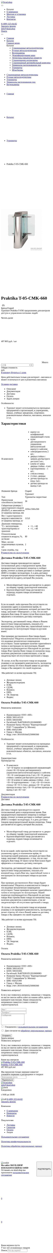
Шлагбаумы (17, 70)
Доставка (11, 17)
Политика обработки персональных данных (21, 1146)
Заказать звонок (8, 26)
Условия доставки (9, 384)
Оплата (10, 1130)
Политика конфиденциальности (16, 1141)
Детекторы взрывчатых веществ (27, 58)
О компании (12, 12)
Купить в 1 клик (18, 372)
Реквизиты (12, 1113)
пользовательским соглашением (33, 1027)
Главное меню (13, 43)
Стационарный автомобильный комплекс (31, 63)
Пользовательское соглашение (15, 1137)
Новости (11, 1116)
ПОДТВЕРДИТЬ (44, 1169)
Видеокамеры (18, 53)
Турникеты (17, 67)
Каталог (10, 40)
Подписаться (7, 1080)
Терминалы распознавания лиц (26, 65)
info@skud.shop (8, 29)
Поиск (4, 31)
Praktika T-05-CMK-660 (11, 1064)
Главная (10, 38)
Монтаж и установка (16, 14)
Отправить (6, 1036)
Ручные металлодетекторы (24, 50)
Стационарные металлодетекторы (27, 48)
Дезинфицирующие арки (23, 55)
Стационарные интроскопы (25, 60)
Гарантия (11, 1127)
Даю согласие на (28, 1031)
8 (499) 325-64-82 (9, 24)
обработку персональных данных (36, 1031)
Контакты (11, 19)
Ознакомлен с (26, 1027)
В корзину (6, 372)
